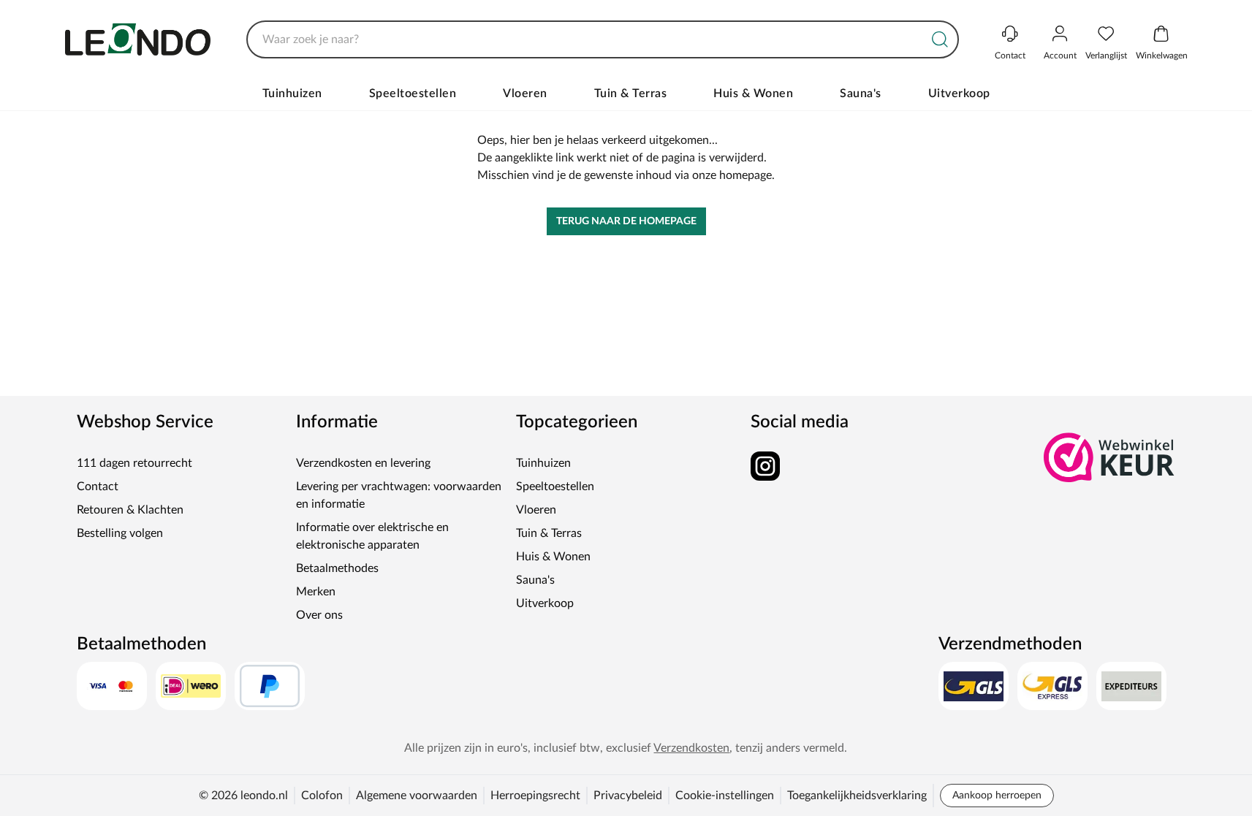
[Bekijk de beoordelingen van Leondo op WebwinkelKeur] (1109, 457)
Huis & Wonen (753, 93)
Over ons (319, 615)
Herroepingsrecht (535, 795)
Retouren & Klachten (130, 510)
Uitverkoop (959, 93)
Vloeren (525, 93)
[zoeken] (940, 39)
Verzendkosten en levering (363, 463)
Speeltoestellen (413, 93)
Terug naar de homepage (626, 221)
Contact (97, 486)
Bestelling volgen (120, 533)
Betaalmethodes (337, 568)
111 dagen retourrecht (134, 463)
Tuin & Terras (630, 93)
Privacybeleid (627, 795)
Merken (315, 592)
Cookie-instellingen (724, 795)
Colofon (322, 795)
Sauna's (860, 93)
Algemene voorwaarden (416, 795)
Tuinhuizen (292, 93)
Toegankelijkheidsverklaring (857, 795)
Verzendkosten (691, 748)
